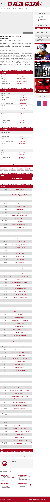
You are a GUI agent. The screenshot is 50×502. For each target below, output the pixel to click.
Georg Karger (22, 115)
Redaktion (2, 40)
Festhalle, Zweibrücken (20, 259)
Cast (9, 70)
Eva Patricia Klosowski (22, 81)
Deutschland (8, 40)
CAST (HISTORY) (4, 129)
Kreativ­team (3, 70)
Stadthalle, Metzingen (19, 262)
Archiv (2, 455)
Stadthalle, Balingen (19, 393)
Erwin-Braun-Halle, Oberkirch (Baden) (19, 396)
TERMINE (2, 175)
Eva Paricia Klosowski (23, 145)
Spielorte (30, 70)
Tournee (18, 455)
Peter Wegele (20, 83)
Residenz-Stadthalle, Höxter (20, 335)
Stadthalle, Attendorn (19, 338)
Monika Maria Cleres (21, 79)
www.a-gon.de (43, 20)
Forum (28, 451)
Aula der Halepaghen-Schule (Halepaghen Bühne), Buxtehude (20, 212)
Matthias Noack (23, 116)
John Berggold (23, 102)
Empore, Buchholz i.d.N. (19, 387)
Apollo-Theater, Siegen (20, 203)
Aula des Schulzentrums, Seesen (20, 422)
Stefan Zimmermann (21, 78)
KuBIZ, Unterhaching (19, 189)
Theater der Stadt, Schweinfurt (19, 443)
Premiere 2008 (12, 455)
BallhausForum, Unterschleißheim (19, 224)
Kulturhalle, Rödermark (20, 192)
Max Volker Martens (24, 97)
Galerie (6, 455)
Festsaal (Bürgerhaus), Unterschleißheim (20, 431)
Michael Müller (23, 103)
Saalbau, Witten (19, 221)
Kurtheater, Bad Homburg (19, 346)
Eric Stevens (21, 154)
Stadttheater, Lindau (19, 256)
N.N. (20, 107)
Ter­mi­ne (24, 70)
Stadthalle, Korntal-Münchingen (20, 297)
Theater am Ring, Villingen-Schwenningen (20, 352)
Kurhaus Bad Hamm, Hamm (20, 370)
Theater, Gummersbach (20, 309)
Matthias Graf (22, 141)
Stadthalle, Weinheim (19, 367)
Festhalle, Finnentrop (19, 218)
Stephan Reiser (23, 119)
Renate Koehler (22, 143)
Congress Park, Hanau (19, 253)
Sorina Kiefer (22, 146)
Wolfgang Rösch (23, 120)
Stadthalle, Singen (20, 323)
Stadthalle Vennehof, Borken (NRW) (19, 376)
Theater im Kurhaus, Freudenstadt (19, 235)
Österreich (11, 40)
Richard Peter (22, 108)
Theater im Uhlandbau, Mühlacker (19, 405)
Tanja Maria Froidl (23, 99)
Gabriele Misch (20, 76)
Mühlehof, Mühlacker (19, 326)
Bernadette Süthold (24, 105)
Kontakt (42, 499)
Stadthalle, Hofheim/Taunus (20, 411)
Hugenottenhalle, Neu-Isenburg (20, 358)
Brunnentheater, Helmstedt (20, 294)
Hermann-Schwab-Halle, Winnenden (20, 320)
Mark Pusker (22, 118)
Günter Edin (20, 74)
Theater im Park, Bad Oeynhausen (19, 215)
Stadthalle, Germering (20, 349)
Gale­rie (20, 70)
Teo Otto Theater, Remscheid (19, 303)
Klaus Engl (21, 158)
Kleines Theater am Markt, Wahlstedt (20, 271)
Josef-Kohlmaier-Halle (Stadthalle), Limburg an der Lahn (19, 399)
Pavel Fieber (21, 136)
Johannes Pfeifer (22, 147)
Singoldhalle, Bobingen (20, 382)
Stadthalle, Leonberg (19, 238)
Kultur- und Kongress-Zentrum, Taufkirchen (19, 390)
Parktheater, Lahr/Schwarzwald (19, 428)
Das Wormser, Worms (19, 437)
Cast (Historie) (14, 70)
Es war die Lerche (24, 476)
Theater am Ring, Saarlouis (20, 344)
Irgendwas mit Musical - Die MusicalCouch (7, 476)
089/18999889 (43, 19)
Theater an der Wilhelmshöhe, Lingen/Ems (19, 276)
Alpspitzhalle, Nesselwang (19, 417)
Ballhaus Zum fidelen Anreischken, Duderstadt (19, 195)
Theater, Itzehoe (19, 209)
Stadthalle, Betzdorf (19, 317)
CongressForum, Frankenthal (19, 329)
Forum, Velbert (19, 419)
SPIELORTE (3, 186)
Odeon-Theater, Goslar (20, 233)
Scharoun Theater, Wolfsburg (19, 291)
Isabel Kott (21, 135)
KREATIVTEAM (3, 72)
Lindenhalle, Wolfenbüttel (19, 314)
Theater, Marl (20, 265)
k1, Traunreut (20, 434)
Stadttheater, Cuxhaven (20, 247)
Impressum (30, 499)
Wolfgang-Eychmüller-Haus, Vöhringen (19, 241)
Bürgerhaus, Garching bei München (20, 341)
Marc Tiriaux (22, 122)
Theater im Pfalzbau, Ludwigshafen (19, 414)
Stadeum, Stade (19, 273)
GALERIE (2, 166)
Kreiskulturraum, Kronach (19, 355)
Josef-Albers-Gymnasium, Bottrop (19, 311)
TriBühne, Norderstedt (20, 206)
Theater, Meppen (20, 384)
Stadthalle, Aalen (19, 285)
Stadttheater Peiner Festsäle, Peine (19, 306)
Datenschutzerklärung (36, 499)
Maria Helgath (23, 100)
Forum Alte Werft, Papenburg (19, 268)
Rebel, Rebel (23, 484)
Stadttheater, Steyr (20, 227)
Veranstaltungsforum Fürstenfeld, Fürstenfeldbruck (19, 250)
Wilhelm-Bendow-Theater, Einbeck (19, 282)
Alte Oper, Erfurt (19, 279)
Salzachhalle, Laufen (19, 230)
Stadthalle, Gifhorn (20, 332)
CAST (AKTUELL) (4, 90)
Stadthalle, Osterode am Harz (19, 300)
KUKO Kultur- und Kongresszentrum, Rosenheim (20, 245)
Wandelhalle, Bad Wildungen (19, 402)
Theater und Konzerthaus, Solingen (19, 440)
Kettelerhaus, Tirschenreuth (20, 198)
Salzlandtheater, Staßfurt (19, 379)
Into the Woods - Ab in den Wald (7, 485)
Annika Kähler (23, 95)
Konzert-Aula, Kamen (19, 373)
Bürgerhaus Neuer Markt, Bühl (19, 288)
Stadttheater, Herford (19, 200)
